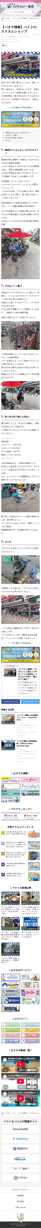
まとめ (8, 140)
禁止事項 (20, 1201)
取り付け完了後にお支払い (14, 138)
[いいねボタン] (3, 45)
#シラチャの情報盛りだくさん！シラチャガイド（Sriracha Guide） (27, 727)
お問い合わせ (20, 1207)
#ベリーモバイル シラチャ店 (10, 41)
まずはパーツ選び (11, 135)
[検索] (33, 12)
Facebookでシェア (11, 701)
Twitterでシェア (30, 701)
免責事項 (20, 1195)
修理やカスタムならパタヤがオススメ (18, 133)
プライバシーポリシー (20, 1189)
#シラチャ (4, 34)
